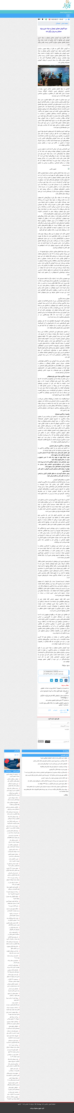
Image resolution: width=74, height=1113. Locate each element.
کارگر (49, 710)
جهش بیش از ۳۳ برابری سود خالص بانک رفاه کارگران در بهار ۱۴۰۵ (12, 869)
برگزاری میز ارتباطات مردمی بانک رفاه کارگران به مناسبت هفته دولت (13, 794)
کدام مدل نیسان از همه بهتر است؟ (13, 957)
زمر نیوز (16, 755)
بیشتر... (65, 795)
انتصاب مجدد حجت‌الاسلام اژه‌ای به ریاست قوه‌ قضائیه (12, 1004)
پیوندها (39, 1104)
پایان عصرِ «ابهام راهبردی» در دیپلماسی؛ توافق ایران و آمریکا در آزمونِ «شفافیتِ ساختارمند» (12, 1070)
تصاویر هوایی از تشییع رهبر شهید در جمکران (13, 994)
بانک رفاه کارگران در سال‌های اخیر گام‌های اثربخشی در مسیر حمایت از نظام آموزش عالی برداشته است (13, 929)
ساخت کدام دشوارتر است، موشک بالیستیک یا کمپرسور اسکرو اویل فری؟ (13, 850)
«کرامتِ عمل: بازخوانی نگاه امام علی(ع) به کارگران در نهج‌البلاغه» (54, 697)
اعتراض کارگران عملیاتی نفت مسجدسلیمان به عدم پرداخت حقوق (13, 985)
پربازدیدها (8, 771)
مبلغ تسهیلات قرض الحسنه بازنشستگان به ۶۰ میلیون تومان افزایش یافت (13, 1079)
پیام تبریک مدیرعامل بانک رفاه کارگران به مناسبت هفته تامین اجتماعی (12, 943)
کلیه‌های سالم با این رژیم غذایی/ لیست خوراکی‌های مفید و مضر (52, 764)
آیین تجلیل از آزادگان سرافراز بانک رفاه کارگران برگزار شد (13, 785)
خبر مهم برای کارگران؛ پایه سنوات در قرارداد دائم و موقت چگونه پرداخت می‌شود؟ (13, 938)
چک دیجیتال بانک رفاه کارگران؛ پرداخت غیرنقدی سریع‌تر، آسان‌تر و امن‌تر (13, 818)
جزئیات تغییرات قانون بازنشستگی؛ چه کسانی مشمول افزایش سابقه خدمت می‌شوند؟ (12, 855)
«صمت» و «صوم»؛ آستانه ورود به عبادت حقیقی (54, 688)
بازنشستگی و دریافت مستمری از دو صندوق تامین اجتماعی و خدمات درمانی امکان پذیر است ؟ (45, 772)
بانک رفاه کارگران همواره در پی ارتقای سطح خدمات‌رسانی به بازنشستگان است (12, 947)
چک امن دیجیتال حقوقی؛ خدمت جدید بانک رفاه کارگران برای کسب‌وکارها (12, 952)
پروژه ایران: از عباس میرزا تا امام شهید (12, 999)
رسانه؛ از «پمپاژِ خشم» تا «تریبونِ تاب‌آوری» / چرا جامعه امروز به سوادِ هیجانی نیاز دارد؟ (12, 893)
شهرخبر (55, 710)
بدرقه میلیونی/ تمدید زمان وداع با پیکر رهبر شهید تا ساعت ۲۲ (12, 1013)
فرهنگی (58, 23)
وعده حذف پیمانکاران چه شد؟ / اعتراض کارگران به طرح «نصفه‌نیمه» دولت (13, 919)
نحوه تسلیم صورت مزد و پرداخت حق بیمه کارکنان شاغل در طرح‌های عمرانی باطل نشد (47, 781)
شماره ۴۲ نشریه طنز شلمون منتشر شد (57, 700)
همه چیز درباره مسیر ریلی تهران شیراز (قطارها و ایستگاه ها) (13, 836)
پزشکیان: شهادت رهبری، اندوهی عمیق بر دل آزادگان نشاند (13, 1023)
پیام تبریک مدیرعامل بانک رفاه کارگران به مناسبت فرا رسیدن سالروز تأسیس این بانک (12, 813)
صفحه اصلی (64, 23)
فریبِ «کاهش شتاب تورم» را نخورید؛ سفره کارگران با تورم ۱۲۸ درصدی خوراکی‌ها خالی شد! (13, 860)
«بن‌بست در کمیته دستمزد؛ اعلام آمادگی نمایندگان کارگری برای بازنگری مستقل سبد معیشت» (14, 914)
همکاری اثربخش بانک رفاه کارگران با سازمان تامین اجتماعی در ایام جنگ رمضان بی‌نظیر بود (12, 1065)
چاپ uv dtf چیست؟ (13, 906)
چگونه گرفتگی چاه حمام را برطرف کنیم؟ (12, 897)
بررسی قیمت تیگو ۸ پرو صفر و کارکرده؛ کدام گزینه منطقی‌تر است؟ (13, 822)
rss (35, 1104)
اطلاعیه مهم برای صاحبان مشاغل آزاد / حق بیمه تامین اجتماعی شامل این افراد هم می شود (46, 775)
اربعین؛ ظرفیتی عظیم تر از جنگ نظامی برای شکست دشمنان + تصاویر (53, 704)
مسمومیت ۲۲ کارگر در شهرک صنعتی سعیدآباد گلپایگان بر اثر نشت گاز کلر (13, 980)
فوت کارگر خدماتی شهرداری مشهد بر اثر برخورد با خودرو (54, 778)
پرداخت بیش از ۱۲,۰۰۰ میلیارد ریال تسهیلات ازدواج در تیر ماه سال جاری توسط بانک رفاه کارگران (13, 879)
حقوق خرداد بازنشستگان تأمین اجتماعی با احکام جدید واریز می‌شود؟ (12, 1074)
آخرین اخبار (16, 771)
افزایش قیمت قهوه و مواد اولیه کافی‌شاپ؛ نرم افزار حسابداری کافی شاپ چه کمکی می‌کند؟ (13, 888)
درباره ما (31, 1104)
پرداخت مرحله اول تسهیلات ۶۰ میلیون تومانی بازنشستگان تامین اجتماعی (13, 1018)
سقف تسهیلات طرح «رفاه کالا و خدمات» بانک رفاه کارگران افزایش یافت (13, 799)
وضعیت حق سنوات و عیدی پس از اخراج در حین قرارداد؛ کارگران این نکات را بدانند (13, 1093)
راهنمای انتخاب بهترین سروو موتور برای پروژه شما (13, 971)
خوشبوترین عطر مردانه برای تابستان (13, 961)
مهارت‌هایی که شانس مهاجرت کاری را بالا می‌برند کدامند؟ (13, 966)
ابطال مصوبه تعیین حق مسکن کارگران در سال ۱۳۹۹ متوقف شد (52, 784)
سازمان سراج (63, 712)
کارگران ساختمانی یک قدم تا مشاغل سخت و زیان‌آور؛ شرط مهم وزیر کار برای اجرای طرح (12, 808)
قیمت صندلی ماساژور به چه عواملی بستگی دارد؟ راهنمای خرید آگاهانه (13, 865)
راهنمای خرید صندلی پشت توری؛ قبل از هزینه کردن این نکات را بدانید (13, 990)
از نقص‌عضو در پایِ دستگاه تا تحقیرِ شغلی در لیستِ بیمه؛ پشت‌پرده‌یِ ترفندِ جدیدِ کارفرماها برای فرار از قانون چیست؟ (13, 933)
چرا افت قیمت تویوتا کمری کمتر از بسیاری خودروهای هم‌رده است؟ (12, 902)
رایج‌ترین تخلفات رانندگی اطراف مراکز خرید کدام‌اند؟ (13, 1098)
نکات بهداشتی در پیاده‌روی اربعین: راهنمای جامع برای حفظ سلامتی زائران (50, 761)
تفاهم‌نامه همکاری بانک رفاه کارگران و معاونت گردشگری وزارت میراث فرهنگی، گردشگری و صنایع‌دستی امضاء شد (13, 803)
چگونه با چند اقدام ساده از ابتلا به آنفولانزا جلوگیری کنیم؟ (54, 758)
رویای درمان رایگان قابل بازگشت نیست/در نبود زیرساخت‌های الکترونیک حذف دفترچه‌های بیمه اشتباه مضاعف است (46, 790)
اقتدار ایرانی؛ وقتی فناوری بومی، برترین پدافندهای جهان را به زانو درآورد (12, 924)
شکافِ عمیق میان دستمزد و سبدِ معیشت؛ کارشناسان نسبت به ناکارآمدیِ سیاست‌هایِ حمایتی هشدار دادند (12, 910)
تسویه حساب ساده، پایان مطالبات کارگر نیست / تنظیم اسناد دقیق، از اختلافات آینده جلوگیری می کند (12, 827)
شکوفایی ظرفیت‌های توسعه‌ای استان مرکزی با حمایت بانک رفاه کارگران (13, 1088)
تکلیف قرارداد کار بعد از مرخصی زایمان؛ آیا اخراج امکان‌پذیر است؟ (13, 1051)
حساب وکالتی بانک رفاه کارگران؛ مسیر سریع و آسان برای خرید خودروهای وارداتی (12, 789)
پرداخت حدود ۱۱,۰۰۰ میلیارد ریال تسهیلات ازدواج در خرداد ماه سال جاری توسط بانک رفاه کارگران (13, 1046)
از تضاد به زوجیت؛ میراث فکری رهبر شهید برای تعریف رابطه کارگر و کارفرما (12, 1008)
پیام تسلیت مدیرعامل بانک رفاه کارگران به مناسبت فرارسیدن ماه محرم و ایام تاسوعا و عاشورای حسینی (12, 1041)
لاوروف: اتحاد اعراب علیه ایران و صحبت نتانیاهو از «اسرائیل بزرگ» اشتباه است (12, 1037)
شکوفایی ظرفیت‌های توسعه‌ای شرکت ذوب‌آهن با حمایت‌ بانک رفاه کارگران (13, 1027)
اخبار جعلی (63, 710)
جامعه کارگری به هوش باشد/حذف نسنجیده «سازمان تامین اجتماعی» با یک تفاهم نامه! (47, 787)
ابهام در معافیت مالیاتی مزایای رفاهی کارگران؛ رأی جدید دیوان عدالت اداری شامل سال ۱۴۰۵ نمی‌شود (13, 780)
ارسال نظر (41, 741)
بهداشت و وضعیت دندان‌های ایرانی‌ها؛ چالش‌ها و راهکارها (53, 767)
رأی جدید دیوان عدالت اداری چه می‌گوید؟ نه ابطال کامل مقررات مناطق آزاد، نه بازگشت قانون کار (13, 976)
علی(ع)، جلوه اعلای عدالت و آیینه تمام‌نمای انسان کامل (54, 692)
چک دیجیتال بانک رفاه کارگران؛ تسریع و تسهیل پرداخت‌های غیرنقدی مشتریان (13, 1060)
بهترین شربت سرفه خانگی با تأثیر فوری (58, 769)
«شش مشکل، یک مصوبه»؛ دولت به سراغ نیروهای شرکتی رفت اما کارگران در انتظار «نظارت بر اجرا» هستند (13, 841)
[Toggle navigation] (68, 15)
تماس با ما (45, 1104)
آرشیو (19, 1104)
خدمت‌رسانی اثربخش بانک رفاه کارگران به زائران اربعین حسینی (13, 874)
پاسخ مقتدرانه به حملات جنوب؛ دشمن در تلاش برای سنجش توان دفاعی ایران (13, 1032)
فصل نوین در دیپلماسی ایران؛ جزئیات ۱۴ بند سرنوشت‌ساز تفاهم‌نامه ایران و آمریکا (12, 1055)
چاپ (66, 20)
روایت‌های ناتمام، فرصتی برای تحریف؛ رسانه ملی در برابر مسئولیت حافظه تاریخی (12, 832)
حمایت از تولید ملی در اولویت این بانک (13, 883)
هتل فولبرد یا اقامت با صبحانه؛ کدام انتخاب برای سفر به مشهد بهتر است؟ (13, 846)
